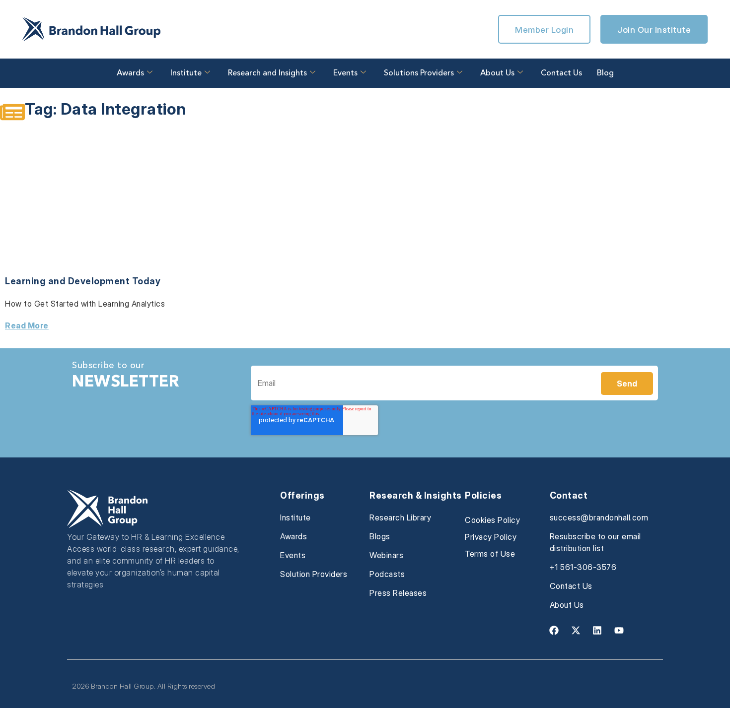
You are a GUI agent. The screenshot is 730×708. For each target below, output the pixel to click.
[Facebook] (554, 630)
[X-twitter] (575, 630)
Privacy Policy (490, 537)
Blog (605, 73)
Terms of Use (490, 554)
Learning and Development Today (82, 281)
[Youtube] (618, 630)
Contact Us (561, 73)
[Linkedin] (597, 630)
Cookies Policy (492, 520)
